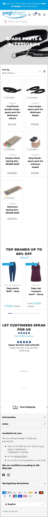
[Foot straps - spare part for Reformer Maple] (35, 90)
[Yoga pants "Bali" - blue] (12, 272)
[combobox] (24, 21)
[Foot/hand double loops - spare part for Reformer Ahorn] (12, 90)
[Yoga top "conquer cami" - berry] (36, 272)
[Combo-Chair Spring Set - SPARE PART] (12, 141)
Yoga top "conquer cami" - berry (36, 291)
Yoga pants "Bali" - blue (12, 290)
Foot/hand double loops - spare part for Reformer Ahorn (12, 112)
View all (24, 257)
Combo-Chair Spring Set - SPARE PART (12, 161)
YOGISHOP (13, 511)
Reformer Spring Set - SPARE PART (13, 210)
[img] (24, 333)
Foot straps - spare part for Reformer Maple (35, 111)
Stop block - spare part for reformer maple (35, 162)
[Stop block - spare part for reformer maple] (35, 141)
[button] (39, 14)
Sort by (5, 70)
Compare (10, 98)
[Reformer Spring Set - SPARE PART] (12, 190)
